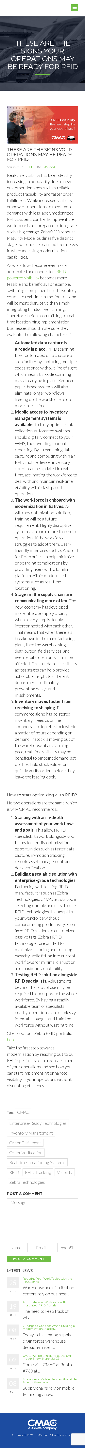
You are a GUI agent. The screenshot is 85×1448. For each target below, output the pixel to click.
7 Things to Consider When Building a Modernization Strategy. (49, 1327)
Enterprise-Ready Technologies (38, 1123)
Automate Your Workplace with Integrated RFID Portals (44, 1304)
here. (11, 1039)
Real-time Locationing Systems (37, 1162)
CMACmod (48, 167)
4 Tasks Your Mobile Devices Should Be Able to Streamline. (50, 1381)
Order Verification (25, 1152)
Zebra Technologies (27, 1182)
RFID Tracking (38, 1172)
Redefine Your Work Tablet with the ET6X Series (47, 1280)
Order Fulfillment (25, 1142)
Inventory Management (31, 1133)
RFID (14, 1172)
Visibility (65, 1172)
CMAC (23, 1112)
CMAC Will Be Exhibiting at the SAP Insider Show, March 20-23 (47, 1357)
